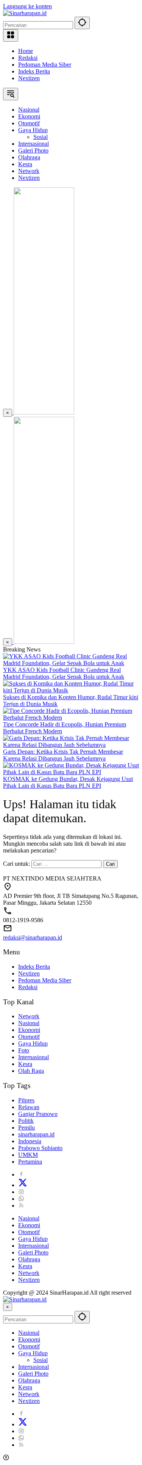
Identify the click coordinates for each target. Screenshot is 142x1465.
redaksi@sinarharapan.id (32, 937)
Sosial (40, 1360)
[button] (82, 23)
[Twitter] (22, 1185)
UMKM (28, 1155)
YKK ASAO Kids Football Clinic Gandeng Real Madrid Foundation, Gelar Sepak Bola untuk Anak (63, 673)
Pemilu (26, 1127)
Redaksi (27, 58)
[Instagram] (21, 1192)
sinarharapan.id (36, 1134)
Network (28, 1016)
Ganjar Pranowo (38, 1114)
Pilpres (26, 1100)
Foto (23, 1050)
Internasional (33, 1057)
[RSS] (21, 1205)
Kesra (25, 1064)
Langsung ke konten (27, 6)
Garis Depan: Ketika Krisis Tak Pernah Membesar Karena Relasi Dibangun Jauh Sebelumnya (63, 755)
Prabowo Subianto (40, 1148)
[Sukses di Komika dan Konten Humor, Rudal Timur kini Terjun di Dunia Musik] (71, 690)
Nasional (28, 1023)
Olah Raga (31, 1071)
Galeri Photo (33, 1252)
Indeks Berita (34, 71)
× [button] (7, 1307)
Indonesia (29, 1141)
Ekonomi (29, 1030)
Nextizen (29, 78)
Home (25, 51)
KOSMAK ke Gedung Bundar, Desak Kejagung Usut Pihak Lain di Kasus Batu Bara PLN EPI (68, 782)
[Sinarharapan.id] (25, 13)
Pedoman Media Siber (44, 64)
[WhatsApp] (21, 1198)
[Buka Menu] (10, 35)
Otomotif (29, 1036)
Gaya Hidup (33, 1043)
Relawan (28, 1107)
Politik (26, 1120)
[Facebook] (21, 1174)
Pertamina (30, 1161)
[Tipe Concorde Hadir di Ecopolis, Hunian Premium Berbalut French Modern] (71, 717)
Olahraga (29, 1259)
